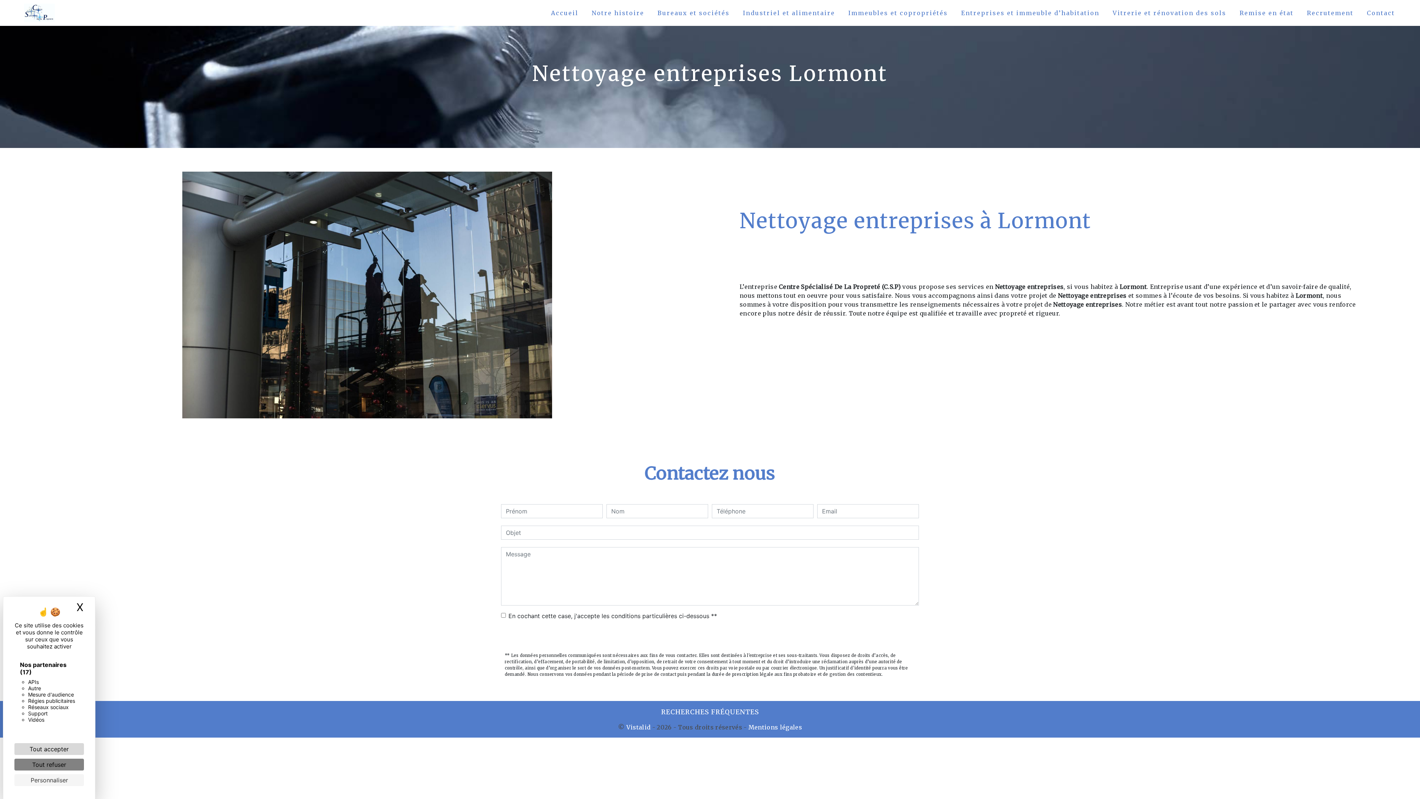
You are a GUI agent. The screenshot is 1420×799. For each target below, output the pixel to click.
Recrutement (1330, 13)
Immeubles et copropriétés (898, 13)
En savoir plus (1215, 371)
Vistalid (638, 727)
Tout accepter (49, 749)
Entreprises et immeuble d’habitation (1030, 13)
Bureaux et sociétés (693, 13)
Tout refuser (49, 764)
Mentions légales (774, 727)
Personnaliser (49, 780)
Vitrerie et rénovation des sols (1169, 13)
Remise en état (1267, 13)
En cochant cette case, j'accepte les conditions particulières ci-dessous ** (612, 616)
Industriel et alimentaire (789, 13)
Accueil (564, 13)
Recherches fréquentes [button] (710, 712)
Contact (1381, 13)
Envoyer (710, 637)
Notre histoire (618, 13)
